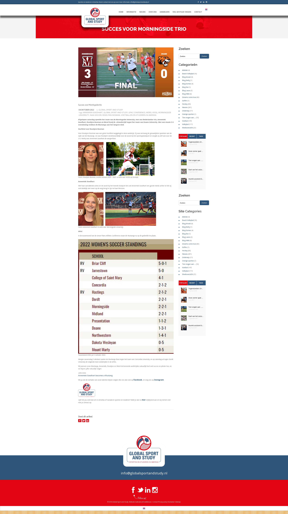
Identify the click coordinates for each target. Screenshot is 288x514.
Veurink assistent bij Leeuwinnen (196, 179)
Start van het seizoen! (196, 170)
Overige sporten (188, 114)
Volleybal (185, 124)
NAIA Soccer (95, 115)
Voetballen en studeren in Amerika (138, 115)
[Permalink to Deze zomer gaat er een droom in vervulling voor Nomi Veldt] (184, 154)
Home (121, 12)
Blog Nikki (185, 94)
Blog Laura (186, 90)
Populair (183, 136)
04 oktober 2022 (86, 110)
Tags (201, 136)
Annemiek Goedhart (93, 112)
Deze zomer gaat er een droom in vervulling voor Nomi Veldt (196, 151)
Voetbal (185, 121)
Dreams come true (189, 97)
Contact (198, 12)
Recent (192, 136)
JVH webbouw (146, 502)
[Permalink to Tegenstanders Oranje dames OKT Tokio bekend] (184, 144)
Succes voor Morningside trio (90, 105)
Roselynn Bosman (111, 115)
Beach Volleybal (188, 74)
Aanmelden (164, 12)
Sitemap (178, 502)
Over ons (153, 12)
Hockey (185, 104)
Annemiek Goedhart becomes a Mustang (95, 375)
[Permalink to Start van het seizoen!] (184, 172)
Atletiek (185, 70)
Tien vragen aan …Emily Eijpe (196, 160)
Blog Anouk (186, 77)
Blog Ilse (185, 87)
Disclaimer (171, 502)
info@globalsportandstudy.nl (139, 2)
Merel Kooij (151, 112)
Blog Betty (186, 80)
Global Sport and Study (111, 110)
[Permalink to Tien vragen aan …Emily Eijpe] (184, 163)
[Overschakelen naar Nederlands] (144, 508)
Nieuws (142, 12)
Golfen (184, 101)
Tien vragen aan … (189, 117)
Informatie (131, 12)
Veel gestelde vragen (182, 12)
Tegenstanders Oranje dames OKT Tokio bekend (196, 142)
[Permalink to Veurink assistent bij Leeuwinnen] (184, 181)
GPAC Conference (137, 112)
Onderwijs (185, 111)
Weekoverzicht (187, 128)
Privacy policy (162, 502)
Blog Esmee (186, 84)
